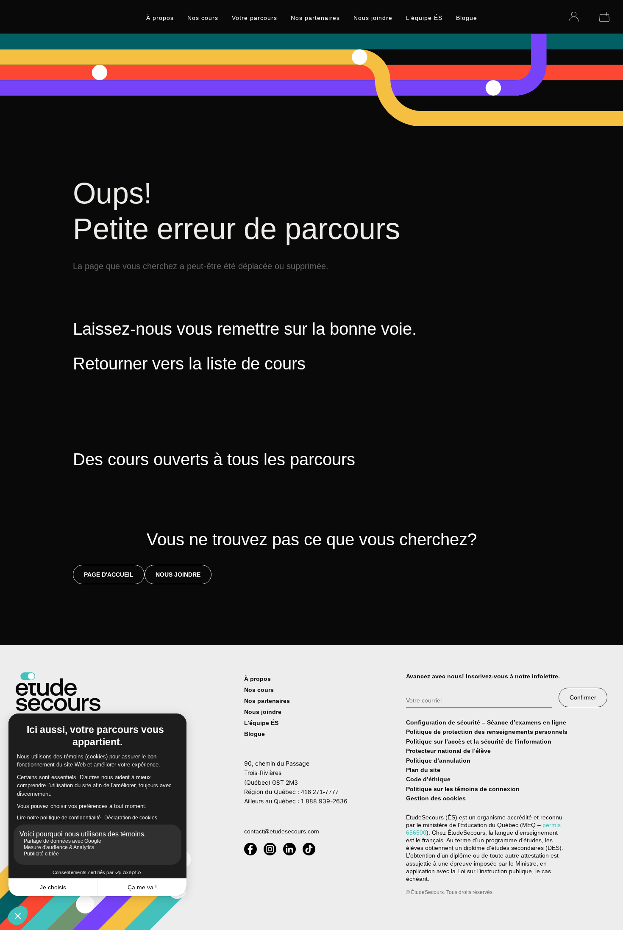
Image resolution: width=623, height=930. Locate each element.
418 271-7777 (320, 791)
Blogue (466, 17)
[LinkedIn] (289, 849)
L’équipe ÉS (424, 17)
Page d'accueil (109, 574)
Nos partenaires (315, 17)
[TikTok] (309, 849)
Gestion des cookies (436, 798)
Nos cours (202, 17)
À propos (160, 17)
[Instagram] (270, 849)
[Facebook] (250, 849)
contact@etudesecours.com (281, 831)
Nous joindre (372, 17)
